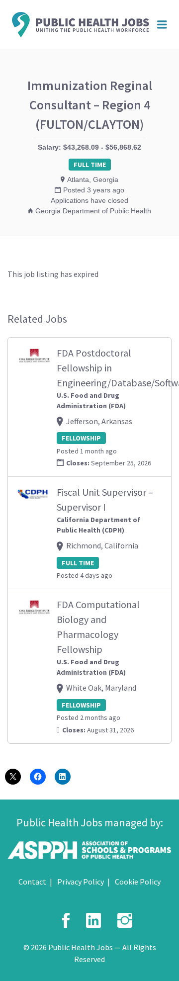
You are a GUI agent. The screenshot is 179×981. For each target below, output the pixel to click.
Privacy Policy (80, 882)
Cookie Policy (138, 882)
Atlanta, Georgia (92, 179)
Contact (32, 882)
